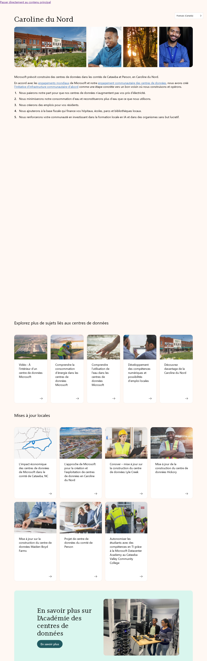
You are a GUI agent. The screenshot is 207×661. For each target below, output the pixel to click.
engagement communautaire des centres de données (132, 83)
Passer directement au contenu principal (25, 2)
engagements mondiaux (53, 83)
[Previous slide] (19, 629)
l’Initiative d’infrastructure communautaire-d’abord (46, 86)
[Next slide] (187, 629)
